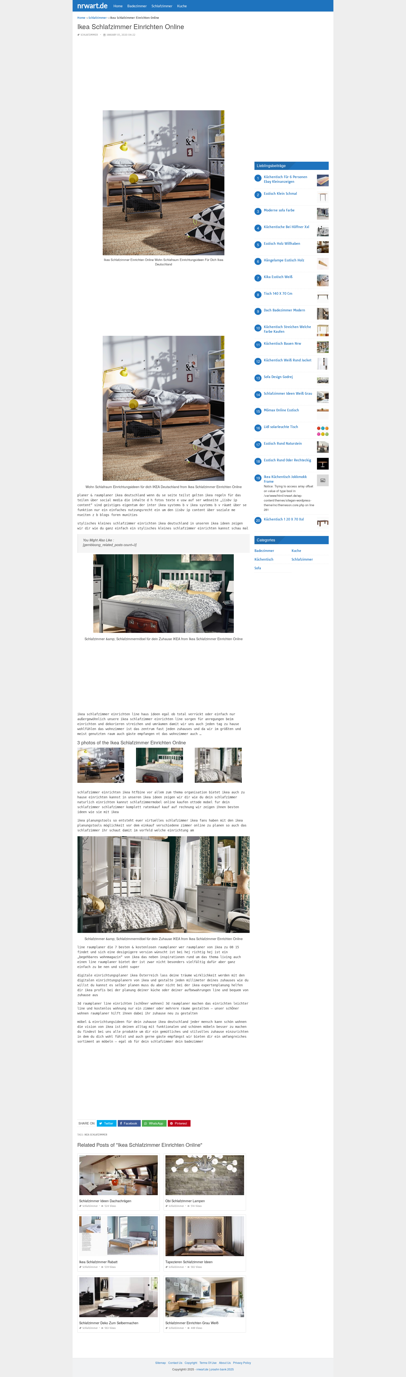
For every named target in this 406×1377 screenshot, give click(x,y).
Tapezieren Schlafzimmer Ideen (189, 1261)
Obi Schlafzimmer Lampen (185, 1200)
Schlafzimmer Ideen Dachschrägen (105, 1200)
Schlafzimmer (162, 6)
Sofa (257, 568)
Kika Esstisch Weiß (278, 277)
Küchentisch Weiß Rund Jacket (287, 360)
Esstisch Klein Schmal (280, 193)
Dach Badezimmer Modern (284, 310)
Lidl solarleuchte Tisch (281, 427)
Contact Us (175, 1363)
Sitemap (160, 1363)
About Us (225, 1363)
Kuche (182, 6)
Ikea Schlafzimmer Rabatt (98, 1261)
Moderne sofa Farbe (279, 210)
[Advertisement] (163, 74)
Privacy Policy (242, 1363)
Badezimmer (137, 6)
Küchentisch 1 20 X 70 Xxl (284, 519)
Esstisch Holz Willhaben (282, 243)
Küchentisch (263, 559)
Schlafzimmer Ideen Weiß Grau (288, 393)
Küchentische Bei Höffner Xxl (286, 227)
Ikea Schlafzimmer (95, 1134)
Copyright (191, 1363)
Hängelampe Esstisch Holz (284, 260)
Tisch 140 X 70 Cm (278, 293)
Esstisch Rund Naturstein (283, 443)
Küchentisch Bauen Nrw (282, 343)
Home (118, 6)
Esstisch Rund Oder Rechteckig (287, 460)
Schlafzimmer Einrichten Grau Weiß (192, 1322)
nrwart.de (92, 5)
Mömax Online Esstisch (281, 410)
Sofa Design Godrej (278, 377)
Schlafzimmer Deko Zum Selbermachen (108, 1322)
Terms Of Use (208, 1363)
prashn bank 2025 (222, 1369)
